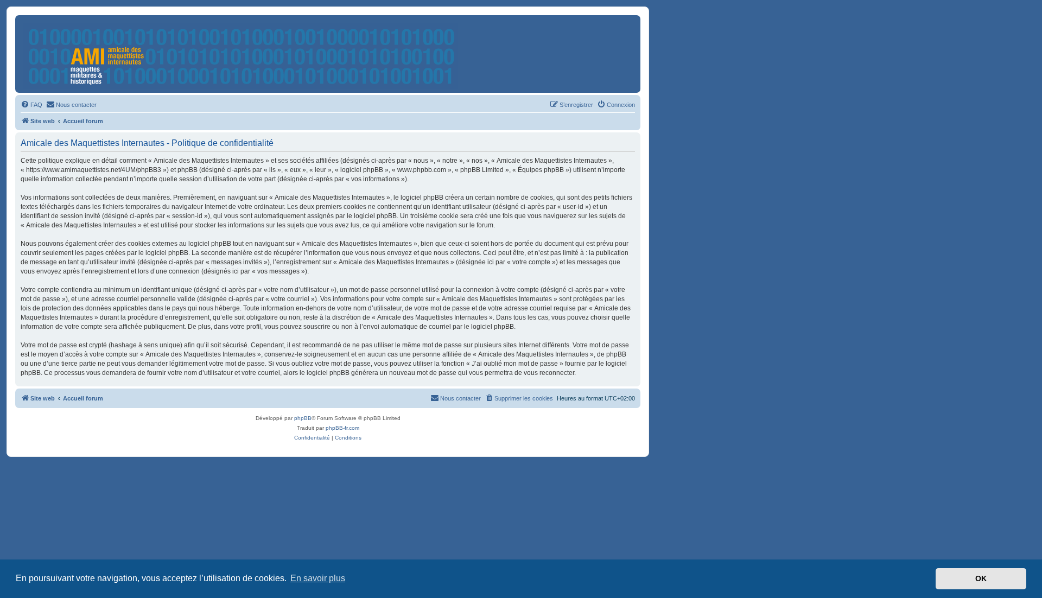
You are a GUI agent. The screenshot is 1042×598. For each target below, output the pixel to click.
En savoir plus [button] (317, 578)
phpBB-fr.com (342, 428)
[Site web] (241, 54)
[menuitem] (31, 104)
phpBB (303, 418)
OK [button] (981, 578)
